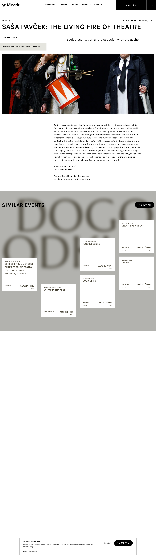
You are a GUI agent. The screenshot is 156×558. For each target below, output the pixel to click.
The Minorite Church (12, 261)
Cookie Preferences (30, 552)
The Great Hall (127, 260)
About (96, 4)
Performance (49, 311)
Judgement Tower (89, 278)
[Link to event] (19, 274)
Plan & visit (50, 4)
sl (151, 5)
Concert (8, 285)
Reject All (107, 543)
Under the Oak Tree (90, 241)
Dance (85, 305)
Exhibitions (74, 4)
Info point (130, 5)
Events (64, 4)
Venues (85, 4)
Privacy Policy (28, 547)
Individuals (145, 20)
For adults (130, 20)
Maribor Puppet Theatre (52, 287)
